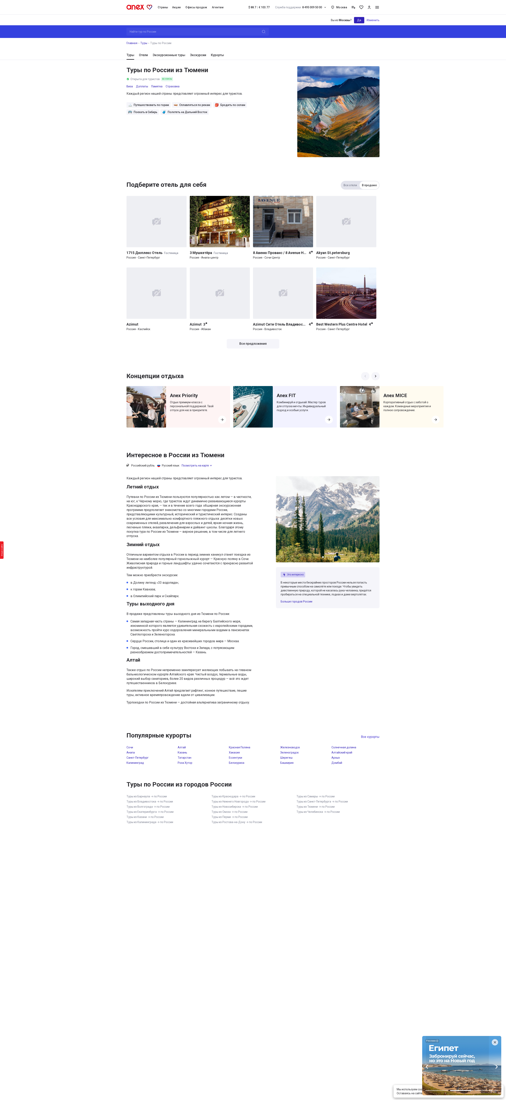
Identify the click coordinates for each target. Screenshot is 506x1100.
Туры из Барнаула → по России (146, 796)
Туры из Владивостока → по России (149, 801)
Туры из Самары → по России (315, 796)
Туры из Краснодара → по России (233, 796)
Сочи (129, 747)
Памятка (156, 86)
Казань (182, 752)
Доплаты (142, 86)
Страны (163, 7)
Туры (143, 43)
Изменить (373, 20)
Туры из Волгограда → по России (148, 806)
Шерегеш (286, 757)
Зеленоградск (289, 752)
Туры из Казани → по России (145, 817)
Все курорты (370, 737)
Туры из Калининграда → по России (149, 822)
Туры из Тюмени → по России (315, 806)
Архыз (335, 757)
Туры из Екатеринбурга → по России (150, 811)
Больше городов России (296, 601)
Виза (129, 86)
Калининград (135, 762)
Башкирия (287, 762)
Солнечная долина (343, 747)
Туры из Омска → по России (229, 811)
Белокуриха (236, 762)
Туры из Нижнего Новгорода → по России (238, 801)
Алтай (182, 747)
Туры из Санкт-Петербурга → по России (322, 801)
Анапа (130, 752)
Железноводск (290, 747)
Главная (131, 43)
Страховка (172, 86)
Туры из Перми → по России (229, 817)
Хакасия (234, 752)
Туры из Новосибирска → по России (234, 806)
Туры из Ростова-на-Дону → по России (236, 822)
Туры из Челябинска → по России (318, 811)
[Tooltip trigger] (353, 7)
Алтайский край (341, 752)
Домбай (336, 762)
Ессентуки (235, 757)
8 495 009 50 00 (298, 7)
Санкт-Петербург (137, 757)
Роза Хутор (185, 762)
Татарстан (184, 757)
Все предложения (253, 344)
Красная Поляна (239, 747)
